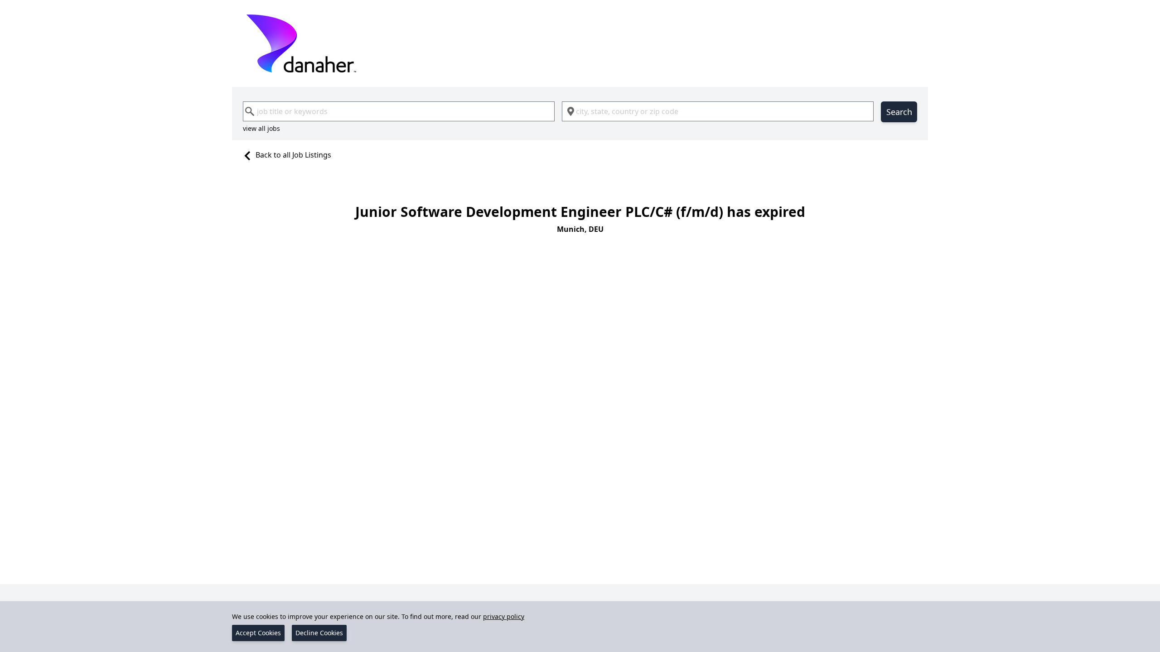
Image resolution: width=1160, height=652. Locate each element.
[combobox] (399, 111)
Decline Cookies (319, 632)
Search (899, 111)
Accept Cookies (258, 632)
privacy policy (503, 616)
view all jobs (261, 128)
